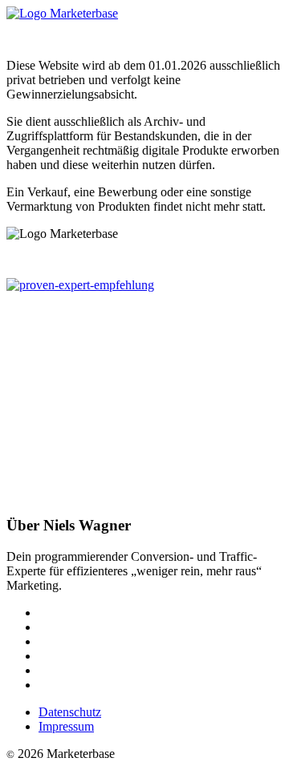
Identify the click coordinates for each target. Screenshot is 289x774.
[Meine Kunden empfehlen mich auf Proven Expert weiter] (80, 285)
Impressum (66, 726)
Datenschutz (70, 712)
